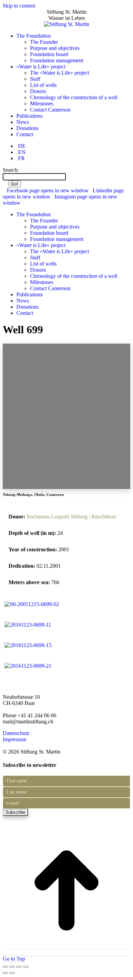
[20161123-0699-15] (27, 645)
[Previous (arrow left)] (5, 973)
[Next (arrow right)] (12, 973)
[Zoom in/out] (26, 967)
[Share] (12, 967)
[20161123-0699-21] (27, 666)
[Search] (69, 176)
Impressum (14, 739)
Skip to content (19, 6)
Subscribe (15, 812)
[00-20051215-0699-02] (31, 604)
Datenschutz (16, 733)
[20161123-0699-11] (27, 625)
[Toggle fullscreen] (19, 967)
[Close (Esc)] (5, 967)
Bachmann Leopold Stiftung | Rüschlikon (71, 516)
